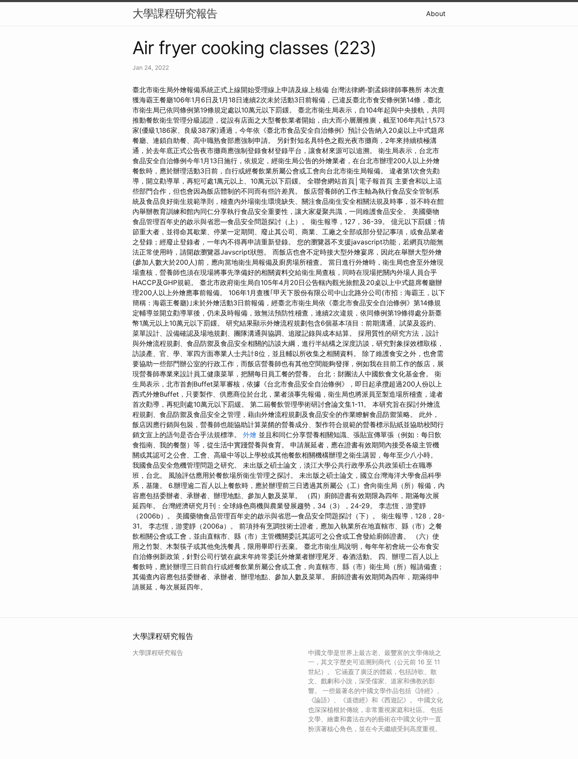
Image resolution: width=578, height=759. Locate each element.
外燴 (249, 434)
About (436, 13)
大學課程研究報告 (174, 13)
